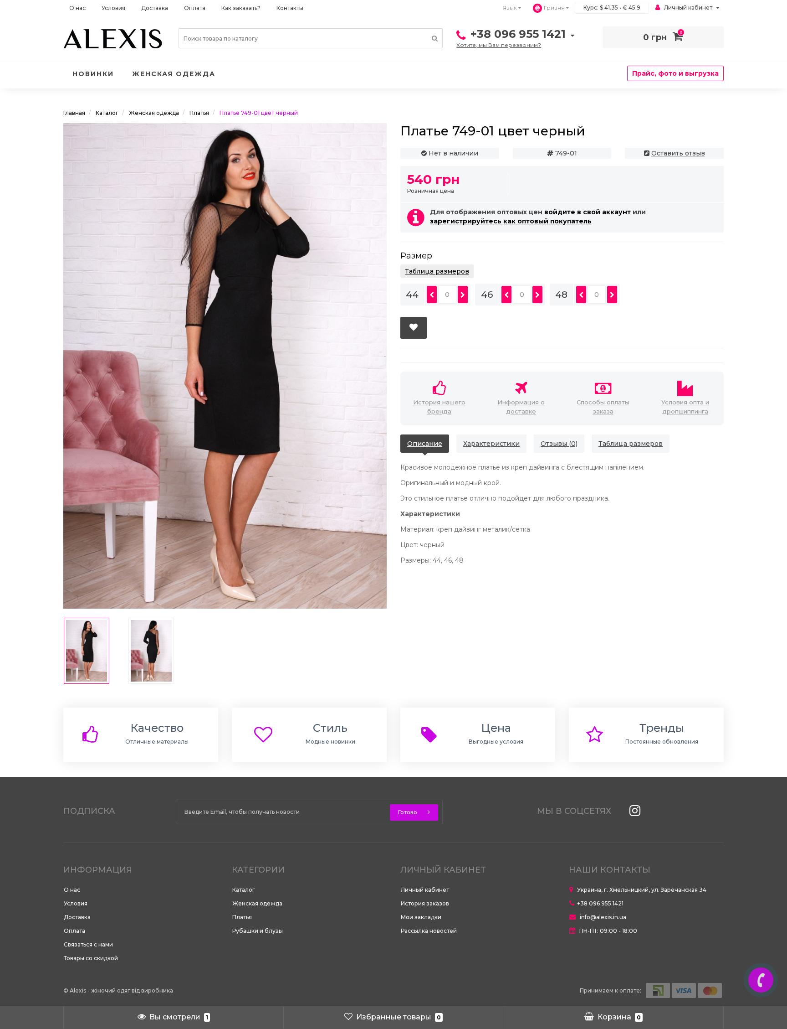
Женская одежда (173, 74)
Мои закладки (421, 917)
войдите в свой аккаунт (587, 212)
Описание (424, 444)
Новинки (93, 74)
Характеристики (491, 444)
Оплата (194, 8)
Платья (242, 917)
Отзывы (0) (559, 444)
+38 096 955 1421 (600, 903)
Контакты (289, 8)
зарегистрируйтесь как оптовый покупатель (511, 221)
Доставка (154, 8)
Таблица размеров (437, 271)
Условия (113, 8)
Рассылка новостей (429, 930)
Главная (74, 112)
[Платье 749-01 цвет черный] (86, 651)
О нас (77, 8)
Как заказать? (241, 8)
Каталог (243, 889)
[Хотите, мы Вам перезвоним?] (761, 980)
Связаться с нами (88, 944)
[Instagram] (632, 813)
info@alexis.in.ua (602, 917)
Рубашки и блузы (257, 930)
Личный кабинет (425, 889)
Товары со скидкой (91, 958)
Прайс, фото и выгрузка (675, 73)
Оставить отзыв (678, 153)
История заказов (425, 903)
